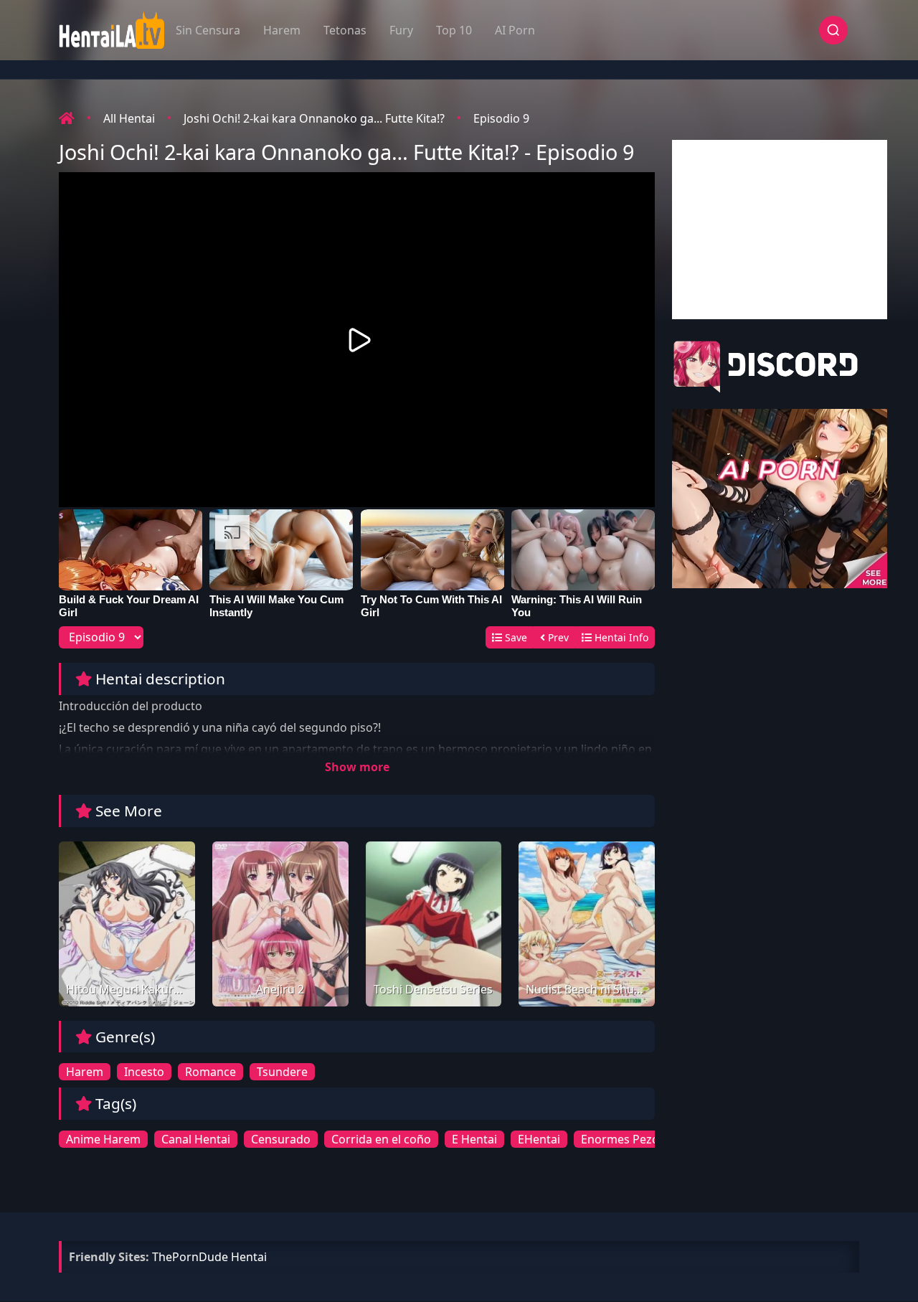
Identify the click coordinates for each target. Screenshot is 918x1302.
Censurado (281, 1139)
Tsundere (282, 1072)
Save (514, 637)
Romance (210, 1072)
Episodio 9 (501, 118)
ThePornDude (190, 1257)
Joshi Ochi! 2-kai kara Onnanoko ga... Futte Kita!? (314, 118)
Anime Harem (103, 1139)
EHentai (539, 1139)
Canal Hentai (195, 1139)
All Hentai (129, 118)
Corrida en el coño (381, 1139)
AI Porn (515, 30)
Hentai (249, 1257)
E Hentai (474, 1139)
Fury (401, 30)
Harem (282, 30)
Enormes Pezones (629, 1139)
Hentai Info (620, 637)
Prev (557, 637)
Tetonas (344, 30)
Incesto (144, 1072)
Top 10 (454, 30)
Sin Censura (208, 30)
